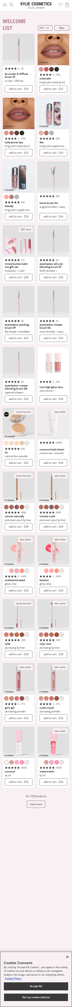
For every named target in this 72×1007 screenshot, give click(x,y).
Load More (36, 804)
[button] (5, 4)
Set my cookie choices (36, 997)
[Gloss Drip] (18, 551)
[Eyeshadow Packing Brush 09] (18, 302)
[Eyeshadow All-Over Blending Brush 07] (53, 241)
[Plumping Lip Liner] (18, 615)
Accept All (36, 986)
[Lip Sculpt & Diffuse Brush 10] (18, 49)
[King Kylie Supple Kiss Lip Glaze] (53, 113)
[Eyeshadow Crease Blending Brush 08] (18, 362)
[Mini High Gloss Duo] (53, 362)
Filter (62, 28)
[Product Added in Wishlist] (60, 4)
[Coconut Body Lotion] (53, 423)
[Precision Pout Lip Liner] (18, 487)
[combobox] (45, 27)
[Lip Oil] (18, 742)
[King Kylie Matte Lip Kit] (53, 49)
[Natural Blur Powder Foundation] (18, 423)
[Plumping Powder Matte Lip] (18, 679)
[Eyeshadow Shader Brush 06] (53, 302)
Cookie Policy (13, 978)
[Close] (67, 957)
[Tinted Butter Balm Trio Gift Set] (18, 241)
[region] (36, 979)
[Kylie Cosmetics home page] (36, 5)
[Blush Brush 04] (53, 177)
